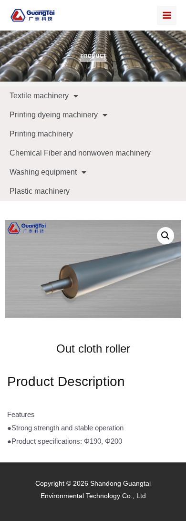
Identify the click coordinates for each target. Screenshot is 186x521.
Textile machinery (39, 96)
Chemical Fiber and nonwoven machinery (80, 153)
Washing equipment (43, 172)
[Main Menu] (166, 15)
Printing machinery (41, 134)
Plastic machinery (40, 191)
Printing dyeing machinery (54, 115)
